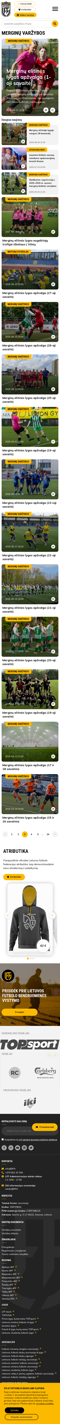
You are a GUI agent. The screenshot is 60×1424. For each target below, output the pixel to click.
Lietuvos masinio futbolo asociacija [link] (20, 1363)
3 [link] (24, 834)
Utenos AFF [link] (8, 1295)
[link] (6, 9)
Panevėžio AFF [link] (9, 1281)
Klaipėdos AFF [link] (9, 1274)
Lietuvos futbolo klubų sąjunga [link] (18, 1356)
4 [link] (31, 834)
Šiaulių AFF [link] (7, 1284)
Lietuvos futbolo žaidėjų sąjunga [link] (19, 1377)
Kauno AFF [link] (7, 1270)
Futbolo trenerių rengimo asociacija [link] (20, 1349)
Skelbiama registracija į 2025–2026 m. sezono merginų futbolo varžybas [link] (42, 182)
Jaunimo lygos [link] (9, 1325)
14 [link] (48, 834)
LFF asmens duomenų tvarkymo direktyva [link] (38, 1139)
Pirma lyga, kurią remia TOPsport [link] (19, 1318)
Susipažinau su (30, 1139)
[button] (49, 1055)
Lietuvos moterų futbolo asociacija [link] (20, 1366)
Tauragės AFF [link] (9, 1288)
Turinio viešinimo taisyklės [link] (15, 1254)
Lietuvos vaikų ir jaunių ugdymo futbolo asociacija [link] (28, 1373)
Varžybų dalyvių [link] (10, 1233)
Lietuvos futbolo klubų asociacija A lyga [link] (22, 1352)
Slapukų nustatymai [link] (21, 1417)
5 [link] (38, 834)
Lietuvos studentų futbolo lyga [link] (18, 1332)
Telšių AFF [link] (7, 1291)
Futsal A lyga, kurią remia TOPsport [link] (20, 1329)
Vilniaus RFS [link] (8, 1298)
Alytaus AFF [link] (8, 1267)
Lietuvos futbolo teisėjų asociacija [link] (19, 1359)
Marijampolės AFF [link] (11, 1277)
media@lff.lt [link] (11, 1188)
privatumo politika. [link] (45, 1403)
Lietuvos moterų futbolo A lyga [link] (18, 1322)
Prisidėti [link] (19, 1012)
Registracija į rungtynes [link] (14, 1250)
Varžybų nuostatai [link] (11, 1229)
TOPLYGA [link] (7, 1315)
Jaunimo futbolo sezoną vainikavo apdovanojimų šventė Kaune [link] (42, 158)
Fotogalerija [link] (8, 1247)
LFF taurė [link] (6, 1311)
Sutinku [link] (14, 1410)
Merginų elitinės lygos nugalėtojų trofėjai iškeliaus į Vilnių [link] (25, 242)
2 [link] (18, 834)
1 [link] (11, 834)
